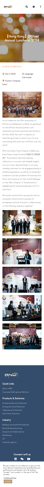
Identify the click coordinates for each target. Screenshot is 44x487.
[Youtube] (28, 459)
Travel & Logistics (9, 442)
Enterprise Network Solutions (14, 403)
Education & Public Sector (13, 432)
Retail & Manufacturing (12, 428)
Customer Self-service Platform (15, 392)
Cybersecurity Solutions (12, 410)
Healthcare (7, 435)
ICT (3, 439)
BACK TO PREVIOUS (13, 66)
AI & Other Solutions (11, 413)
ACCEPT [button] (8, 481)
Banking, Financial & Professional (15, 425)
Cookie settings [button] (10, 478)
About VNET (7, 388)
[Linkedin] (15, 459)
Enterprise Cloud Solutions (13, 406)
